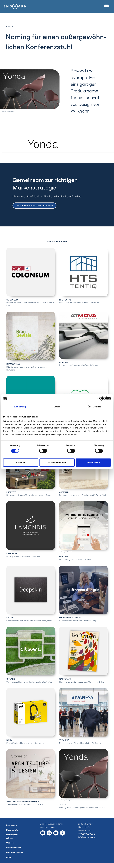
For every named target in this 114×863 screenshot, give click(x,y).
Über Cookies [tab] (94, 406)
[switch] (43, 451)
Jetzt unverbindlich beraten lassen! (34, 205)
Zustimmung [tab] (20, 406)
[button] (107, 5)
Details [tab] (57, 406)
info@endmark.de (86, 837)
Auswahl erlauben (57, 462)
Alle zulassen (93, 462)
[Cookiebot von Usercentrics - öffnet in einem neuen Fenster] (98, 398)
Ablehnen (20, 462)
